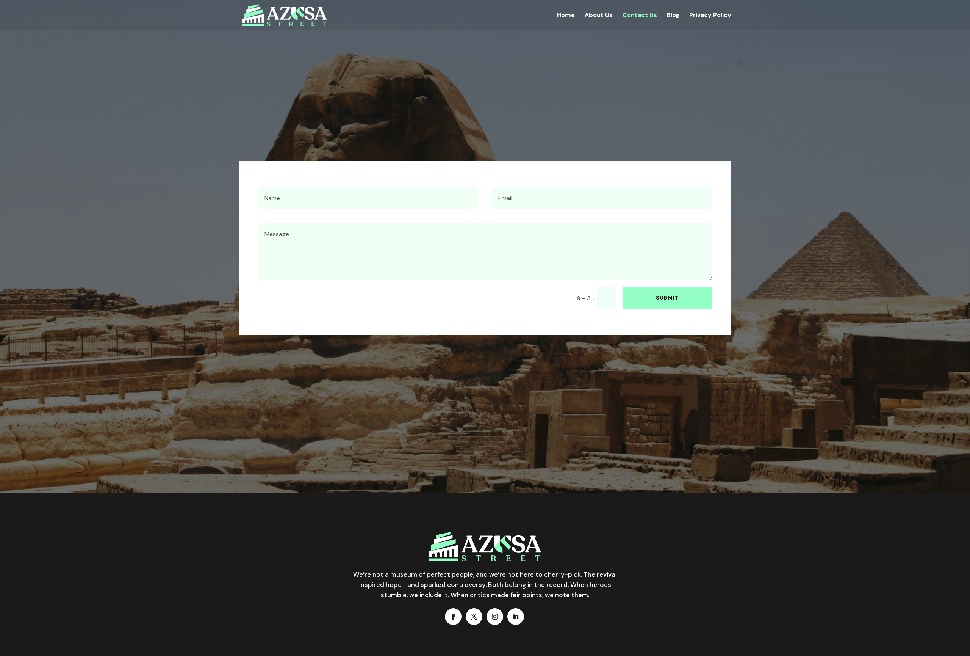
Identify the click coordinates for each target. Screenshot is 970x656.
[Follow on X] (474, 616)
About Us (599, 16)
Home (566, 16)
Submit (667, 297)
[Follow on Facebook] (453, 616)
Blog (673, 16)
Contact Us (640, 16)
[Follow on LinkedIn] (515, 616)
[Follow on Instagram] (495, 616)
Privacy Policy (710, 16)
